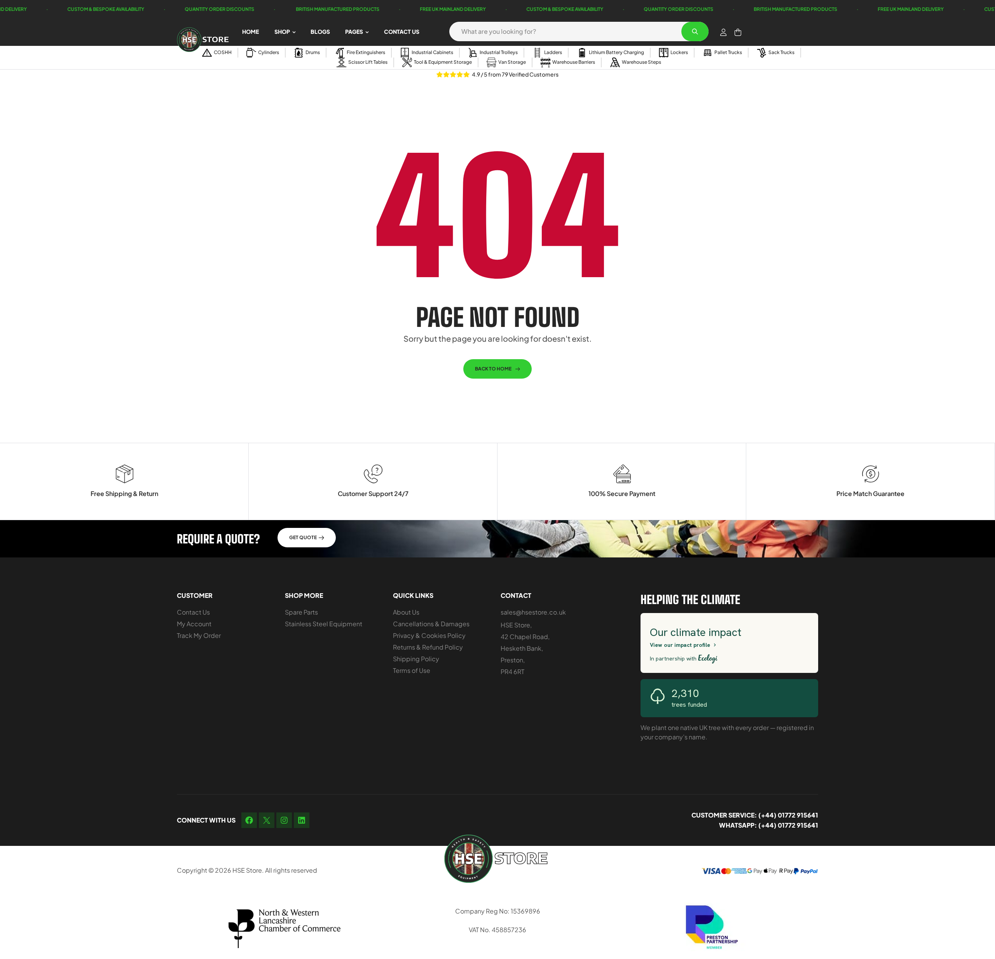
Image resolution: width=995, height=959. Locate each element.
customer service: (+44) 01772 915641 (754, 815)
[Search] (695, 31)
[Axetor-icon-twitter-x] (266, 820)
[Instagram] (284, 820)
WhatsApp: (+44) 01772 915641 (768, 825)
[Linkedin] (301, 820)
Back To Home (493, 369)
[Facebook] (249, 820)
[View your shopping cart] (738, 32)
